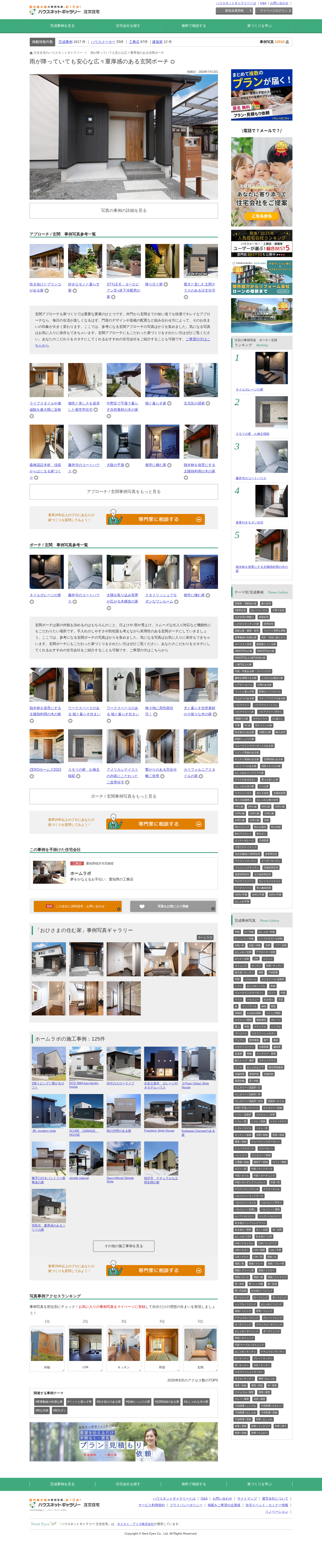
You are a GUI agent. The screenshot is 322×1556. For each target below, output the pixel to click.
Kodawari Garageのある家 (198, 1133)
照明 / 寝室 (264, 1392)
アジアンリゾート (244, 881)
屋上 (237, 1026)
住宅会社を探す (128, 26)
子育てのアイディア (246, 847)
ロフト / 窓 (240, 1168)
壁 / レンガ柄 (256, 1284)
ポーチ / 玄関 (242, 959)
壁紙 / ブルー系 (276, 1263)
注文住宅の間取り (244, 617)
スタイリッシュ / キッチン (249, 1372)
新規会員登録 (234, 10)
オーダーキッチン (271, 860)
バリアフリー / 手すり (270, 712)
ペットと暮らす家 (244, 691)
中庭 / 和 (275, 1182)
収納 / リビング (243, 1311)
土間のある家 (264, 684)
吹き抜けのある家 (244, 732)
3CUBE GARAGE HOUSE (83, 1132)
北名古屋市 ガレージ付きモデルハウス (161, 1085)
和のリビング (242, 827)
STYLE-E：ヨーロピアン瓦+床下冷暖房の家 (123, 290)
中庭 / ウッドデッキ (261, 1168)
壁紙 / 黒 (239, 1263)
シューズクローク (244, 1148)
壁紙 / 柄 (258, 1277)
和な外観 (276, 827)
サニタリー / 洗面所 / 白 (247, 1087)
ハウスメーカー (103, 42)
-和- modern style (44, 1130)
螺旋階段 (261, 1019)
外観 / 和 (239, 945)
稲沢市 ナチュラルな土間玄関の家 (161, 1180)
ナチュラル (260, 1026)
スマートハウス (243, 793)
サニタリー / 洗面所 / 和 (247, 1094)
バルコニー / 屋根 (270, 1209)
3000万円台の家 (243, 651)
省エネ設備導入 (243, 800)
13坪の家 (254, 813)
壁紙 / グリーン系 (244, 1270)
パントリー (241, 1155)
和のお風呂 (260, 827)
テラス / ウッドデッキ (246, 1189)
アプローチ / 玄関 (265, 952)
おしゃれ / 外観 (266, 931)
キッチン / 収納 (243, 1135)
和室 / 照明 (240, 1426)
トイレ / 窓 (240, 1121)
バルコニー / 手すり (271, 1202)
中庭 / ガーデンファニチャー (250, 1182)
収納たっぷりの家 (244, 739)
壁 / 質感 (272, 1284)
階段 (273, 1006)
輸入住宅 (280, 732)
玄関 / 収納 (262, 1135)
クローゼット (266, 1148)
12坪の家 (269, 813)
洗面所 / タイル (276, 1101)
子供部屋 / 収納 (269, 1412)
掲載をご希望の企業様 (224, 1505)
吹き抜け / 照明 (243, 1229)
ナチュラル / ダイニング (269, 1324)
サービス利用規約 (151, 1505)
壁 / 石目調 (240, 1290)
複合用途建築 (276, 1067)
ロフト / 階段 (279, 1162)
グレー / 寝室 (242, 1399)
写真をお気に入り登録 (173, 906)
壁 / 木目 (239, 1284)
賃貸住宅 (264, 617)
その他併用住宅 (262, 874)
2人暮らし (277, 718)
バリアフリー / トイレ (266, 705)
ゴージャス (241, 1033)
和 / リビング (242, 1297)
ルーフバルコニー (244, 1216)
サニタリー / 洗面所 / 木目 (249, 1101)
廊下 (266, 1040)
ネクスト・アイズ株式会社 (135, 1524)
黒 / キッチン (242, 1365)
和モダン (261, 833)
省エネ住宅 (263, 793)
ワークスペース (243, 888)
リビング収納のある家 (247, 752)
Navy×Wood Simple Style (120, 1179)
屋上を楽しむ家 (269, 779)
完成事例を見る (62, 26)
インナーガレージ (244, 840)
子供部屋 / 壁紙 (243, 1419)
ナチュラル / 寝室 (244, 1392)
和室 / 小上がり (259, 1433)
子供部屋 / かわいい (271, 1405)
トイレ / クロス (278, 1121)
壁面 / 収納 (278, 1135)
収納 (273, 986)
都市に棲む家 (155, 465)
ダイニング (241, 965)
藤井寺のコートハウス (251, 478)
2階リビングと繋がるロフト (48, 1085)
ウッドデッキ (249, 1006)
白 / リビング (261, 1297)
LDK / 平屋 (275, 1250)
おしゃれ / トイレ (256, 986)
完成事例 (65, 42)
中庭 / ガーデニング (264, 1175)
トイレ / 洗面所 (243, 1114)
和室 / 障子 (281, 1426)
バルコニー (253, 999)
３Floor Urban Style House (195, 1085)
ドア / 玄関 (281, 945)
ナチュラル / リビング (246, 1317)
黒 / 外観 (253, 1080)
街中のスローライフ (120, 1083)
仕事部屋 (264, 1047)
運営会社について (275, 1498)
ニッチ (238, 1067)
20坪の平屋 (275, 894)
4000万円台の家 (265, 651)
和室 (266, 820)
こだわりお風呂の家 (272, 678)
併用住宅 (268, 623)
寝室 (260, 972)
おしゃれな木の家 (244, 786)
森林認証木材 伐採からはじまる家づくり (45, 471)
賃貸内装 (254, 1074)
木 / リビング (279, 1297)
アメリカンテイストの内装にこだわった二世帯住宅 (122, 776)
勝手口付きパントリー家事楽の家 (48, 1180)
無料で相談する (194, 26)
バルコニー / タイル (245, 1202)
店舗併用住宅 (271, 867)
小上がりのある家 (244, 698)
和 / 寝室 (272, 1385)
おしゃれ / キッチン (245, 1351)
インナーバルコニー (270, 1216)
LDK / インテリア (267, 1243)
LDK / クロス (242, 1256)
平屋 (237, 725)
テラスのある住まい (246, 779)
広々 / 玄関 (262, 1229)
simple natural (79, 1178)
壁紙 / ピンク (242, 1277)
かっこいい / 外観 (244, 938)
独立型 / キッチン (244, 972)
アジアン (239, 1040)
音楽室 (238, 1053)
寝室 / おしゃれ (266, 1378)
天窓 (280, 999)
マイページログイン (274, 10)
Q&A (263, 3)
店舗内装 (239, 1074)
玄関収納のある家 (273, 759)
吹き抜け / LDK (264, 1236)
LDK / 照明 (259, 1250)
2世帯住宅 (240, 610)
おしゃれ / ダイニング (246, 1331)
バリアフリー (242, 705)
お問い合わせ (279, 3)
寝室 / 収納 (240, 1141)
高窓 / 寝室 (259, 1399)
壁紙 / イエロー (266, 1270)
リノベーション (276, 1511)
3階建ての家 (241, 718)
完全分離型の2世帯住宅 (247, 854)
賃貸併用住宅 (242, 874)
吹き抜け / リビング (261, 1290)
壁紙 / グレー (256, 1263)
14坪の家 (240, 820)
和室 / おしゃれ (264, 1419)
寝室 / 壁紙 (257, 1385)
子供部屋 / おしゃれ (245, 1412)
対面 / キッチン (274, 965)
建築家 (157, 42)
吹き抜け (268, 999)
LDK (256, 958)
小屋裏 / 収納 (242, 1162)
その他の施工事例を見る (123, 1246)
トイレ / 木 (262, 1128)
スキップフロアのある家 (272, 698)
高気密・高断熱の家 (246, 603)
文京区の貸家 (194, 403)
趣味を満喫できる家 (246, 678)
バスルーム (250, 979)
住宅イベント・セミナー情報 (267, 1505)
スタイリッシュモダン (264, 1033)
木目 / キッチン (262, 1365)
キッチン (256, 965)
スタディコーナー (244, 1047)
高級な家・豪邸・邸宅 (247, 630)
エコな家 (264, 786)
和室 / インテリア (260, 1426)
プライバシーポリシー (186, 1505)
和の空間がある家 (119, 1130)
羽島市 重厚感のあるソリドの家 (48, 1227)
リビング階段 (273, 1013)
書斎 (275, 1040)
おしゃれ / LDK (243, 1236)
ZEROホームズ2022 (45, 769)
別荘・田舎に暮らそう (273, 637)
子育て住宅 (278, 610)
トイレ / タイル (243, 1128)
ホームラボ (80, 873)
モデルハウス (260, 718)
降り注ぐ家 (154, 284)
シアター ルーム (243, 684)
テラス (238, 999)
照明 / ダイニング (244, 1338)
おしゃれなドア (255, 1067)
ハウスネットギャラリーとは (236, 3)
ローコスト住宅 (243, 644)
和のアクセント (243, 833)
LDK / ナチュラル (244, 1243)
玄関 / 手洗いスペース (246, 1107)
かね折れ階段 (254, 1013)
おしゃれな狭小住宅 (267, 800)
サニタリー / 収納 (272, 1107)
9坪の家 (266, 806)
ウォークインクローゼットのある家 (254, 745)
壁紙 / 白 (271, 1256)
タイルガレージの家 (45, 595)
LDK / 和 (257, 1256)
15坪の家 (254, 820)
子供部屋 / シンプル (245, 1405)
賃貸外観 (239, 1080)
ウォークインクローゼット (249, 992)
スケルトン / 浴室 (265, 1114)
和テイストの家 (263, 725)
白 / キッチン (242, 1358)
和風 (246, 1026)
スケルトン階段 (243, 1019)
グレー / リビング (272, 1317)
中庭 (283, 992)
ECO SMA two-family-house (84, 1084)
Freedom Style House (159, 1130)
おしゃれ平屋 (242, 901)
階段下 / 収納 (261, 1162)
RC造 (247, 725)
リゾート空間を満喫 (274, 630)
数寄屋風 (254, 1040)
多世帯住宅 (271, 854)
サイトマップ (247, 1498)
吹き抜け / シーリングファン (250, 1223)
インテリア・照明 (266, 1053)
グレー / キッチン (263, 1358)
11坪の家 (240, 813)
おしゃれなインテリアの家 (249, 772)
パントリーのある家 (246, 766)
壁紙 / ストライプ (277, 1277)
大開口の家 (265, 732)
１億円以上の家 (243, 664)
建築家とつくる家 (266, 644)
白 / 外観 (249, 931)
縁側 (263, 1006)
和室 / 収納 (240, 1433)
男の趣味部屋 (264, 888)
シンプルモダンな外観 (270, 938)
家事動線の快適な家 (246, 637)
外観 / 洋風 (254, 945)
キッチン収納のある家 (247, 759)
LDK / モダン (242, 1250)
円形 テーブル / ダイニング (249, 1344)
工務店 (134, 42)
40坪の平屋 (241, 894)
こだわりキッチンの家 (247, 623)
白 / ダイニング (243, 1324)
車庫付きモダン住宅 (249, 522)
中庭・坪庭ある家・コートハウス (253, 671)
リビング (268, 959)
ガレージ (276, 1019)
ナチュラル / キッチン (273, 1351)
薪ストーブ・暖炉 (244, 1060)
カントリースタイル (270, 881)
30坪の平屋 (258, 894)
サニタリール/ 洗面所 (272, 979)
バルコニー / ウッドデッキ (249, 1196)
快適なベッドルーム (270, 691)
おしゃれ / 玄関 (243, 952)
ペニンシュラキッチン (247, 867)
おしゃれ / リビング (271, 1304)
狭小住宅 (266, 603)
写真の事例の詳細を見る (124, 210)
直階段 (238, 1013)
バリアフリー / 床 (244, 712)
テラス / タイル (271, 1189)
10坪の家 (280, 806)
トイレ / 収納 (258, 1121)
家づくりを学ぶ (259, 26)
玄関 (267, 945)
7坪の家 (239, 806)
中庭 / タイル (242, 1175)
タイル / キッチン (244, 1378)
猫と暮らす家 (155, 403)
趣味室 (277, 1047)
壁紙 (249, 1053)
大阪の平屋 (115, 465)
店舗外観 (268, 1074)
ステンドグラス (267, 1060)
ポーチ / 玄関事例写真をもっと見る (124, 796)
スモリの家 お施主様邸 (252, 434)
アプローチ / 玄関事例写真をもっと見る (124, 491)
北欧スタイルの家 (271, 766)
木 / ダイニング (271, 1331)
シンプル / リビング (245, 1304)
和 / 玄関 (277, 1229)
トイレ (238, 986)
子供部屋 (264, 840)
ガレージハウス (259, 610)
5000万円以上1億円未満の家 (250, 657)
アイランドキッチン (246, 860)
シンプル (276, 1026)
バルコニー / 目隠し (245, 1209)
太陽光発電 (279, 793)
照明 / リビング (264, 1311)
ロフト (272, 992)
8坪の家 (252, 806)
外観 (237, 931)
